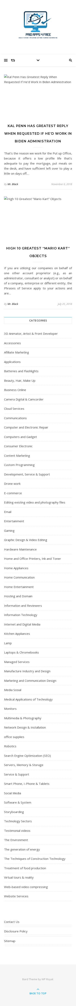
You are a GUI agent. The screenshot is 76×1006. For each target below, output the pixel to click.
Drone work (12, 484)
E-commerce (13, 493)
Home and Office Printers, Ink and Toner (32, 559)
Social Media (12, 793)
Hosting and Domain (18, 596)
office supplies (14, 737)
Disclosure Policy (16, 931)
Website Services (16, 896)
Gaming (9, 531)
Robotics (10, 746)
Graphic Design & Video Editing (25, 540)
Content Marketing (17, 455)
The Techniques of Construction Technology (34, 859)
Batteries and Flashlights (21, 371)
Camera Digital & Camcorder (24, 399)
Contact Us (11, 922)
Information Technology (20, 615)
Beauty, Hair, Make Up (19, 380)
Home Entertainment (19, 587)
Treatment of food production (25, 868)
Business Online (15, 390)
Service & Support (16, 774)
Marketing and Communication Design (30, 681)
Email (7, 512)
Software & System (17, 802)
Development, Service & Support (27, 474)
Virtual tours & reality (19, 877)
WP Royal (47, 979)
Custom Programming (19, 465)
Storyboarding (14, 812)
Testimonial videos (17, 831)
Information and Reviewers (23, 606)
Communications (15, 418)
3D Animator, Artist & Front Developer (31, 334)
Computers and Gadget (20, 437)
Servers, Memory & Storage (23, 765)
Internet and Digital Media (22, 624)
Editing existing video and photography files (34, 502)
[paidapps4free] (38, 26)
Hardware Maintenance (20, 549)
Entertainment (14, 521)
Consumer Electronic (18, 446)
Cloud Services (14, 409)
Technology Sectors (18, 821)
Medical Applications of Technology (28, 699)
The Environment (16, 840)
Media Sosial (12, 690)
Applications (12, 362)
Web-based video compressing (26, 887)
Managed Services (17, 662)
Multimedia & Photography (22, 718)
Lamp (8, 643)
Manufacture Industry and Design (27, 671)
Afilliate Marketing (16, 352)
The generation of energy (22, 849)
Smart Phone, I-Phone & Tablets (26, 784)
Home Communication (19, 577)
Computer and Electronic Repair (26, 427)
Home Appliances (16, 568)
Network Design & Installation (25, 727)
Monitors (10, 709)
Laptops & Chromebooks (21, 652)
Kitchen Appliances (17, 634)
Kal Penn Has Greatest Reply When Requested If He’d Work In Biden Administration (38, 133)
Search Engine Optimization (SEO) (27, 756)
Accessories (12, 343)
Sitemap (9, 941)
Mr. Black (12, 184)
